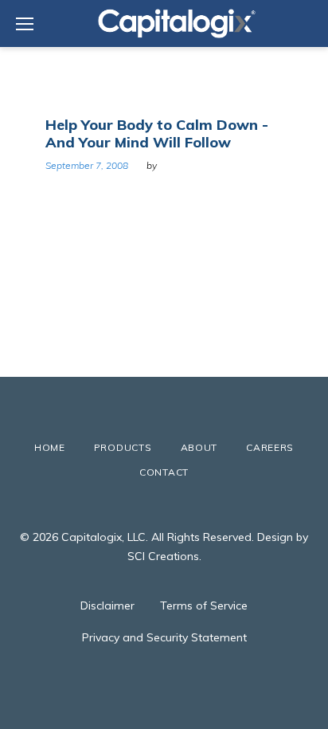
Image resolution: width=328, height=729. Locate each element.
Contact (164, 472)
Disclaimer (107, 605)
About (199, 447)
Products (123, 447)
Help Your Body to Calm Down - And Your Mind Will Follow (156, 133)
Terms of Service (204, 605)
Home (49, 447)
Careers (270, 447)
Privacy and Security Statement (164, 637)
